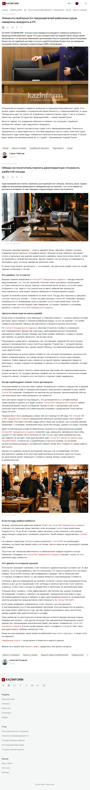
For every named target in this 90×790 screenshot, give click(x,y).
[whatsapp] (7, 27)
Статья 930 (57, 541)
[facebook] (20, 685)
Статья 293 (7, 392)
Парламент (58, 148)
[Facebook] (16, 27)
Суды (69, 148)
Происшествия (8, 699)
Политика (6, 704)
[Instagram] (3, 27)
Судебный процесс (39, 148)
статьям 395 (78, 416)
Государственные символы (13, 740)
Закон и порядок (80, 10)
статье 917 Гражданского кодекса (48, 279)
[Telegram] (12, 27)
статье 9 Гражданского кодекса (20, 328)
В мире (5, 717)
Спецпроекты (59, 10)
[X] (21, 27)
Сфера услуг (78, 655)
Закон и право (19, 148)
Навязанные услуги (11, 640)
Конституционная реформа (40, 10)
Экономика (6, 713)
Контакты (6, 768)
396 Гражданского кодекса (16, 419)
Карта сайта (7, 763)
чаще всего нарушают (62, 633)
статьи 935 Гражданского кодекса (36, 307)
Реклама (5, 772)
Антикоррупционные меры (13, 745)
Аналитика (6, 708)
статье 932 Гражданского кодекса (43, 554)
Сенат (5, 148)
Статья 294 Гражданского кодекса (60, 402)
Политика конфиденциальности (15, 736)
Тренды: (5, 10)
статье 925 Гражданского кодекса (68, 525)
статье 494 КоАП (66, 600)
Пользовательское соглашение (15, 731)
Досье (68, 10)
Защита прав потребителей (54, 655)
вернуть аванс (32, 646)
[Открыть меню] (86, 3)
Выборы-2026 (16, 10)
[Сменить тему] (78, 3)
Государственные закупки (13, 749)
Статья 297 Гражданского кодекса (18, 432)
